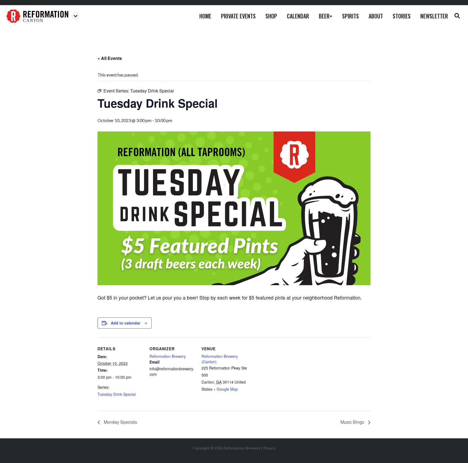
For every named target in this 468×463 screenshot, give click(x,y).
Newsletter (434, 16)
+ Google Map (225, 389)
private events (238, 16)
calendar (298, 16)
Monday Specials (120, 422)
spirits (350, 16)
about (376, 16)
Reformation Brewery (168, 356)
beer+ (325, 16)
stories (402, 16)
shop (271, 16)
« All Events (110, 58)
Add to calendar (125, 323)
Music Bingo (352, 422)
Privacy (269, 448)
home (205, 16)
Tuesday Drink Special (117, 394)
